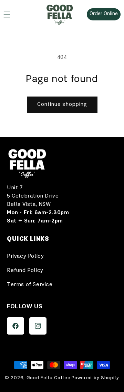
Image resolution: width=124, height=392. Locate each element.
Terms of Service (30, 285)
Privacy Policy (25, 256)
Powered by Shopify (95, 377)
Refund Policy (25, 270)
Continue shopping (62, 104)
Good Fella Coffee (49, 377)
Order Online (104, 14)
